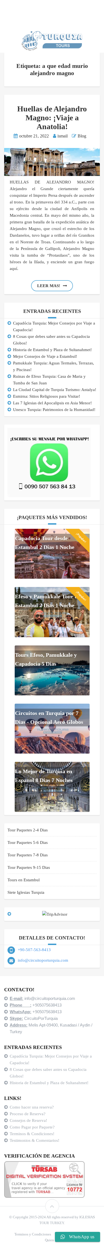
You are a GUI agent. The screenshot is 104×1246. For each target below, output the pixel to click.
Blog (82, 136)
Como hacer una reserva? (32, 1107)
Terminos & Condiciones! (32, 1134)
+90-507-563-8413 (34, 950)
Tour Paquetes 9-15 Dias (28, 867)
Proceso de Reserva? (28, 1114)
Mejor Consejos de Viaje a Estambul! (45, 356)
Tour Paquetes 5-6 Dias (27, 842)
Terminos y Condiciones (32, 1234)
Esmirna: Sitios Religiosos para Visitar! (46, 396)
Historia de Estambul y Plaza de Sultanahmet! (52, 350)
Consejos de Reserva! (29, 1120)
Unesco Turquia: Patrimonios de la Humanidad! (54, 409)
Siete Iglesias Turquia (25, 892)
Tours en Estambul (23, 880)
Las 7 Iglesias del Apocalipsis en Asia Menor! (52, 403)
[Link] (52, 1206)
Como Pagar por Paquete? (32, 1127)
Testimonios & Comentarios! (34, 1140)
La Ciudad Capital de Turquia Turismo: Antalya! (54, 389)
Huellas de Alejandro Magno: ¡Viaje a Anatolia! (52, 117)
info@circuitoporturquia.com (43, 960)
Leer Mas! (48, 286)
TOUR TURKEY (51, 1223)
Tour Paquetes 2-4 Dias (27, 830)
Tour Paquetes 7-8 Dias (27, 855)
